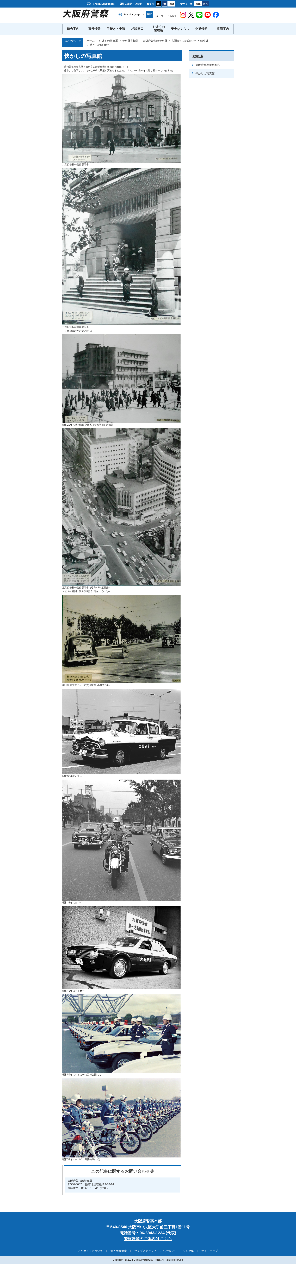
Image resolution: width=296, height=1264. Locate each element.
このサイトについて (90, 1250)
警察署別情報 (130, 40)
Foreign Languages (103, 3)
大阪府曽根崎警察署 (155, 40)
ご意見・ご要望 (133, 3)
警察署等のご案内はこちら (148, 1238)
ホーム (91, 40)
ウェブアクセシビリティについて (154, 1250)
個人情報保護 (118, 1250)
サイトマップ (209, 1250)
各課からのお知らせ (183, 40)
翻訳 (149, 14)
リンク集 (188, 1250)
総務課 (204, 40)
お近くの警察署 (108, 40)
